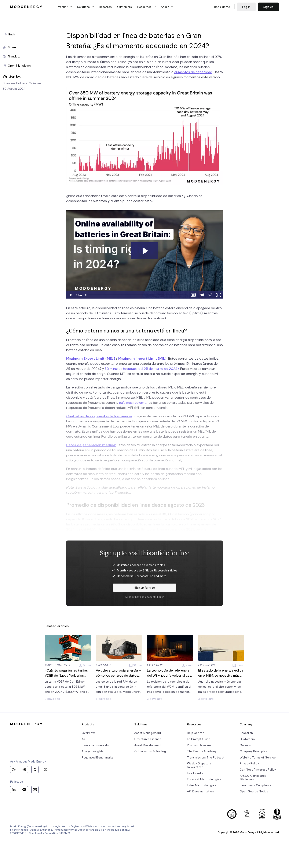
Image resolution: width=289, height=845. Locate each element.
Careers (245, 745)
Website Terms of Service (258, 757)
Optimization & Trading (150, 751)
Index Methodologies (201, 785)
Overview (88, 733)
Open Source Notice (254, 791)
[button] (31, 47)
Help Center (195, 733)
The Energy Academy (201, 751)
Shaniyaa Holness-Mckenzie (22, 83)
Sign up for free (144, 587)
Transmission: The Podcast (205, 757)
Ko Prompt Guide (198, 739)
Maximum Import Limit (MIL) (142, 358)
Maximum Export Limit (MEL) (90, 358)
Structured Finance (147, 739)
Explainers (104, 665)
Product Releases (199, 745)
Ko (83, 739)
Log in (246, 7)
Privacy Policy (249, 763)
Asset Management (147, 733)
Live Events (195, 773)
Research (105, 7)
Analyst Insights (93, 751)
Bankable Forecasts (95, 745)
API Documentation (200, 791)
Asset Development (148, 745)
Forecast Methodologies (204, 779)
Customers (124, 7)
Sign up (268, 7)
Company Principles (253, 751)
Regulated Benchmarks (98, 757)
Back (11, 34)
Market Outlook (57, 665)
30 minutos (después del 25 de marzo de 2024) (141, 368)
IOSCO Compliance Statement (253, 777)
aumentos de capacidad (193, 72)
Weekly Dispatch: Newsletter (199, 765)
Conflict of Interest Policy (258, 769)
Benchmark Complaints (256, 785)
